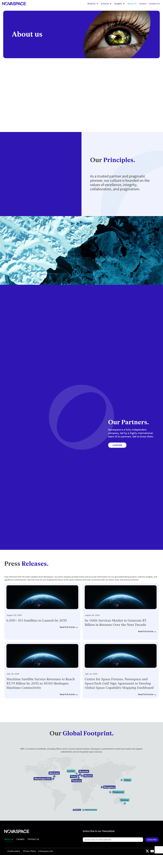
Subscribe (151, 839)
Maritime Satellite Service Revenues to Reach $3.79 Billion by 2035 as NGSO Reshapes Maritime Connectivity (40, 683)
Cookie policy (13, 851)
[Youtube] (152, 851)
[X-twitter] (147, 851)
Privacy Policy (29, 851)
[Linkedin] (157, 851)
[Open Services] (111, 3)
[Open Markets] (97, 3)
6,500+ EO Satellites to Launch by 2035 (36, 620)
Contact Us (33, 839)
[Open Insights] (124, 3)
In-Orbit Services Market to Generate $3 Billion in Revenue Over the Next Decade (115, 622)
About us (8, 839)
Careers (20, 839)
